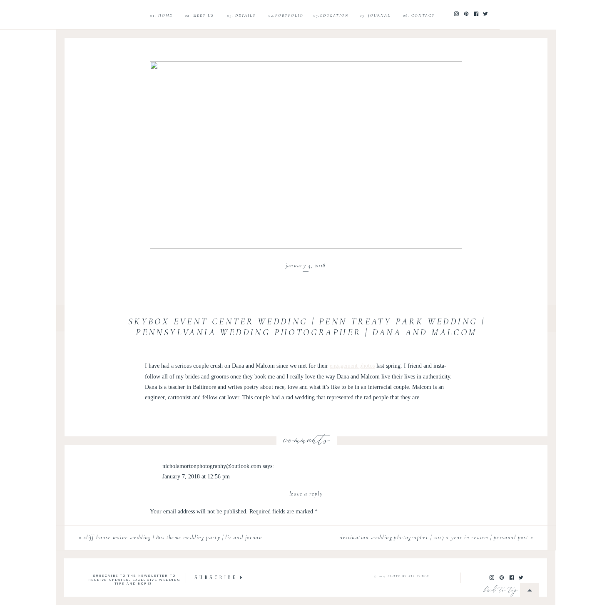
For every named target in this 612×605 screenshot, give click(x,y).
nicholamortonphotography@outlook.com (211, 466)
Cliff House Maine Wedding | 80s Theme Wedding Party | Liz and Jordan (173, 537)
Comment (163, 528)
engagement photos (352, 366)
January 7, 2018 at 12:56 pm (196, 476)
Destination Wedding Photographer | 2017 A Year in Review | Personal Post (434, 537)
